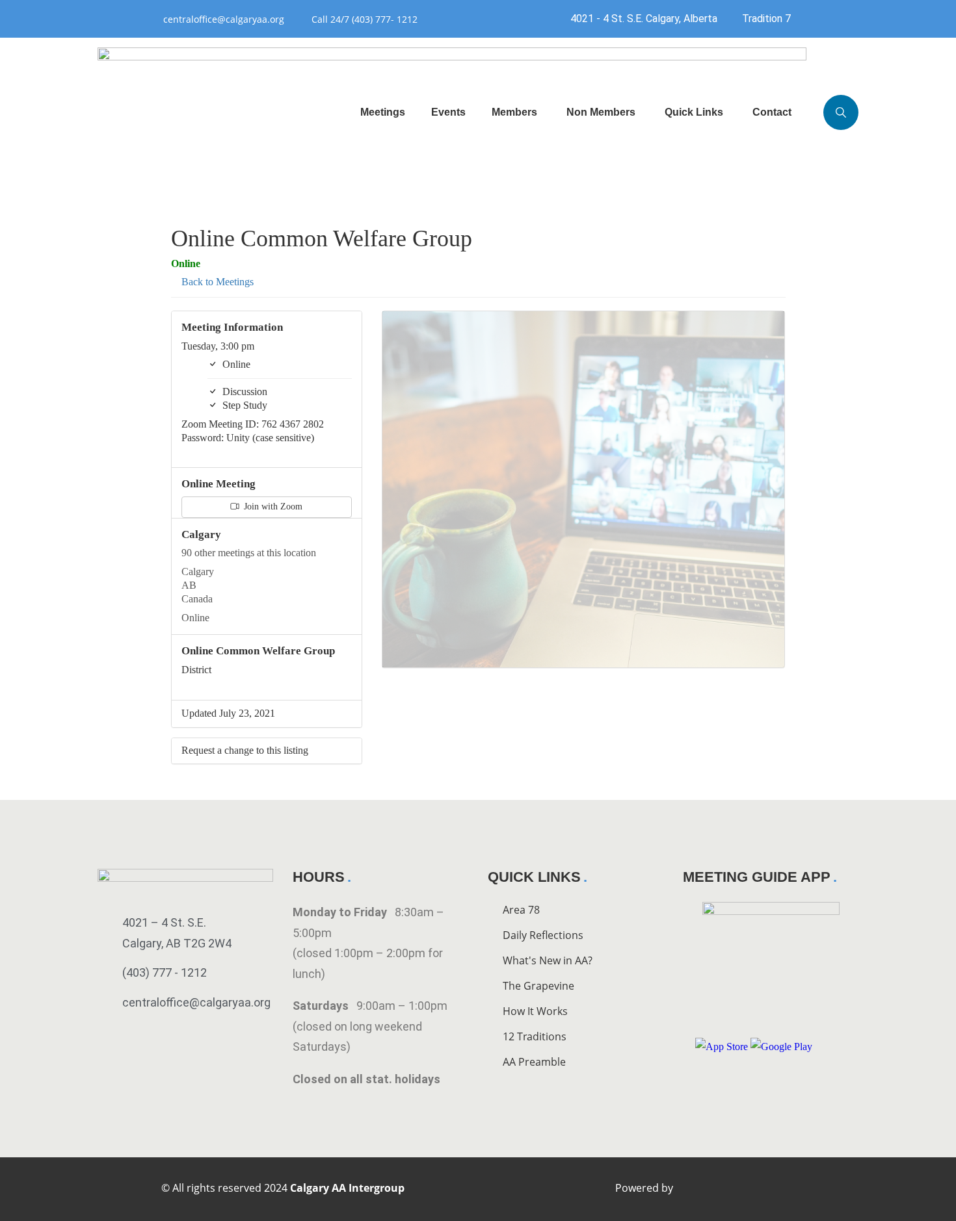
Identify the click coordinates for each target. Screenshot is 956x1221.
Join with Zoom (271, 506)
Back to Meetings (216, 281)
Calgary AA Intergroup (347, 1188)
